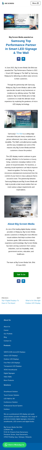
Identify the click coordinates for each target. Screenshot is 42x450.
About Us (7, 326)
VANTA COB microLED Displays (14, 352)
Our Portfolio (8, 334)
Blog (5, 337)
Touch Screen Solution (11, 395)
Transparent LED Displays (13, 366)
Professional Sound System (13, 406)
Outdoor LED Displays (11, 359)
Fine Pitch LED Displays (12, 363)
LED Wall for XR (9, 398)
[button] (18, 59)
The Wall (19, 134)
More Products (9, 380)
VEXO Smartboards (10, 369)
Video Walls (8, 377)
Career (6, 330)
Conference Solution (11, 402)
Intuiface (7, 409)
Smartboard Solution (11, 391)
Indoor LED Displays (11, 355)
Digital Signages (9, 373)
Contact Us (7, 341)
